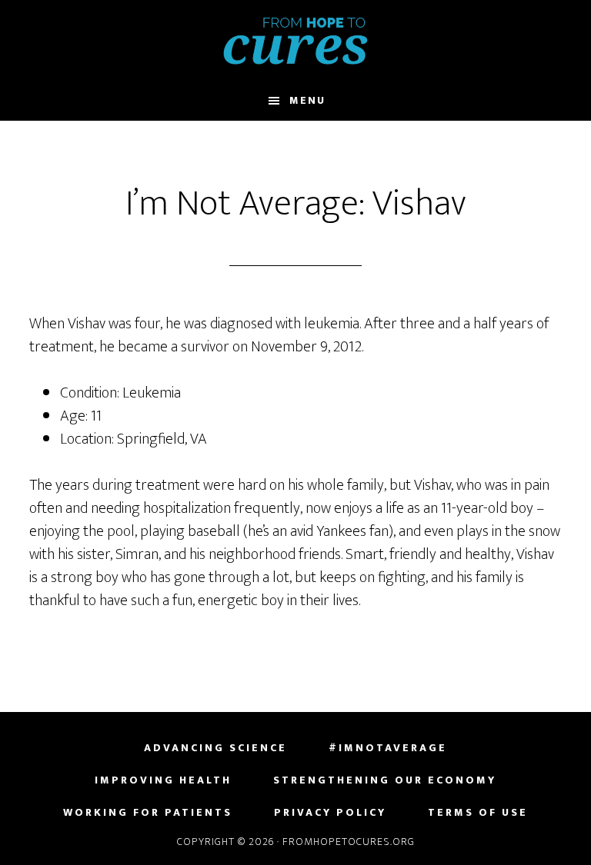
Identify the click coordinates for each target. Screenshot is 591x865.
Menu (307, 100)
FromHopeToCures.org (295, 41)
